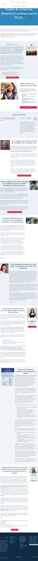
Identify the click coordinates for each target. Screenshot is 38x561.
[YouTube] (35, 544)
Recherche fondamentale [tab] (22, 118)
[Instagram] (31, 544)
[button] (12, 2)
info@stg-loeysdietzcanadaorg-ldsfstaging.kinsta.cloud (24, 461)
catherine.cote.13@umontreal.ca (6, 524)
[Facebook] (30, 544)
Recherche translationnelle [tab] (29, 118)
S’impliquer (11, 543)
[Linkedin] (34, 544)
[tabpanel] (28, 128)
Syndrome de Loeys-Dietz (13, 538)
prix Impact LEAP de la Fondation (28, 88)
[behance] (37, 544)
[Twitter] (32, 544)
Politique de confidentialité (4, 559)
